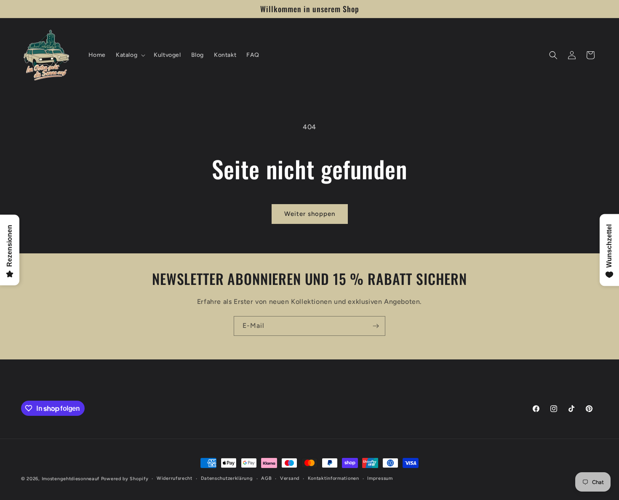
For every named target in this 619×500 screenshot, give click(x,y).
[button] (130, 55)
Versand (289, 478)
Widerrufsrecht (174, 478)
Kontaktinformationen (333, 478)
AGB (266, 478)
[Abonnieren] (375, 326)
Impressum (379, 478)
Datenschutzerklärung (227, 478)
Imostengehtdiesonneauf (70, 478)
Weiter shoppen (309, 214)
